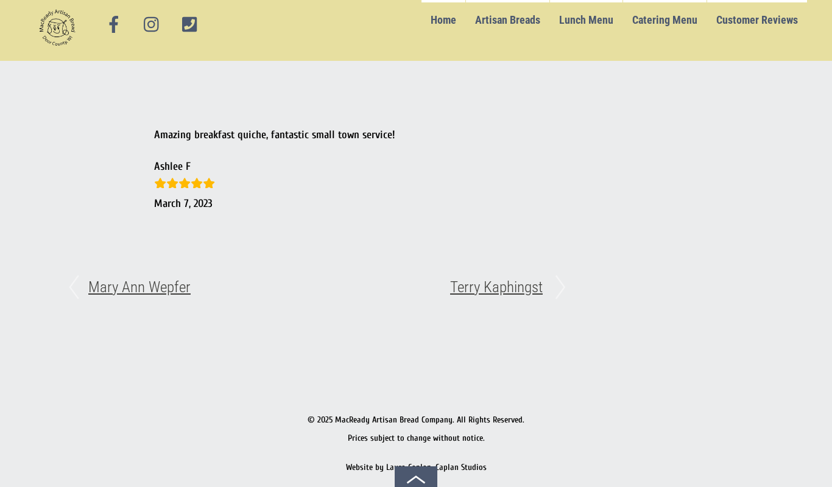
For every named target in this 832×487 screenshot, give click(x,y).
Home (443, 19)
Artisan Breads (507, 19)
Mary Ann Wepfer (139, 287)
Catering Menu (664, 19)
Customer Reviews (757, 19)
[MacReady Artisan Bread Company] (59, 48)
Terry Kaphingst (496, 287)
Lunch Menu (586, 19)
